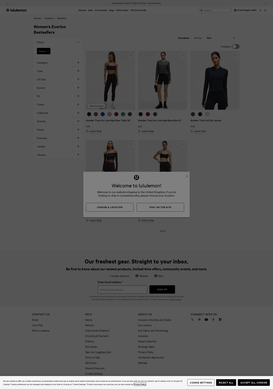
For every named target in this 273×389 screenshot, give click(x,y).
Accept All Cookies (253, 382)
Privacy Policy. (140, 384)
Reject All (226, 382)
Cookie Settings (201, 382)
